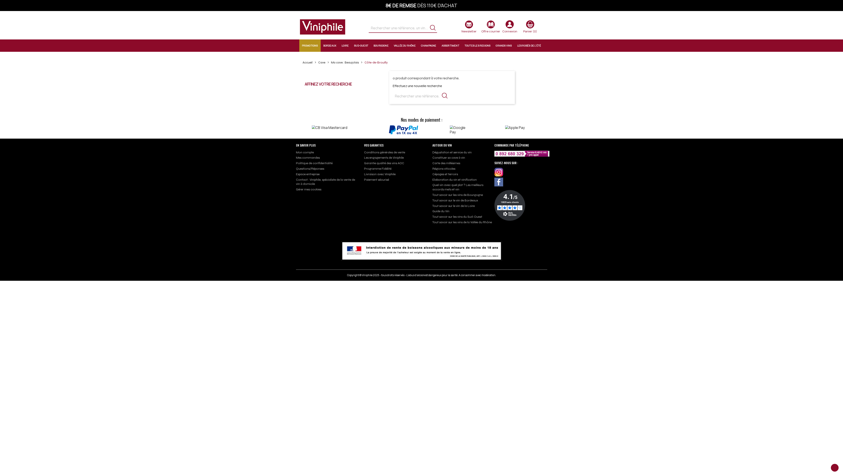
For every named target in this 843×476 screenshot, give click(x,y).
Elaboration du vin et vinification (454, 180)
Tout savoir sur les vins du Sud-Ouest (457, 217)
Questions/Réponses (310, 169)
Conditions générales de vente (384, 152)
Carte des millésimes (446, 163)
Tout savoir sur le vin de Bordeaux (455, 200)
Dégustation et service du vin (452, 152)
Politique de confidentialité (314, 163)
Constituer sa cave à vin (448, 158)
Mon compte (305, 152)
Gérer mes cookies (308, 189)
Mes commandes (308, 158)
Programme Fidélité (377, 169)
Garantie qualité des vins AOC (384, 163)
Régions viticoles (443, 169)
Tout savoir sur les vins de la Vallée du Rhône (462, 222)
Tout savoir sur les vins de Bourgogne (457, 195)
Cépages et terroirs (445, 174)
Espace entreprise (308, 174)
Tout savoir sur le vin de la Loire (453, 206)
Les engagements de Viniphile (384, 158)
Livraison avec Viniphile (380, 174)
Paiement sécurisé (376, 180)
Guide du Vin (440, 211)
